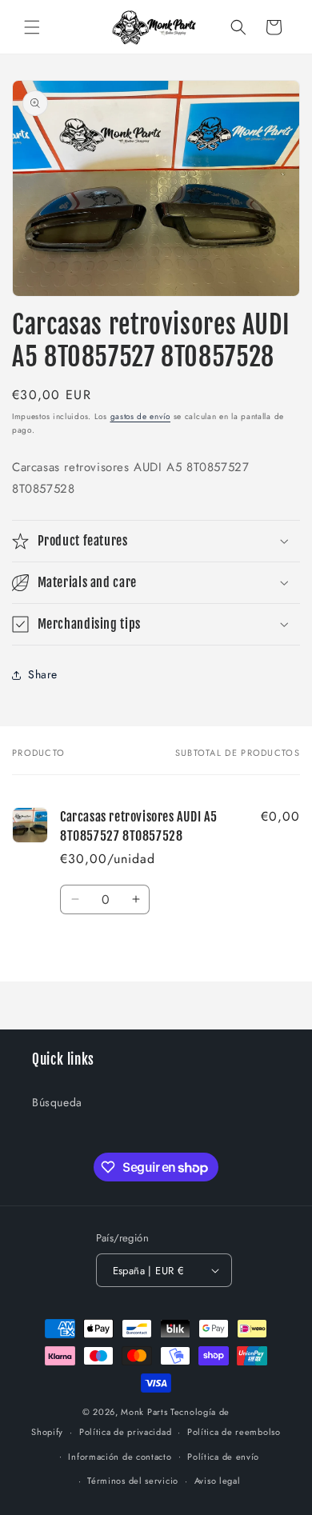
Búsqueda (57, 1102)
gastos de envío (140, 416)
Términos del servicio (132, 1480)
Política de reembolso (234, 1431)
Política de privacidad (125, 1431)
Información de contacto (119, 1456)
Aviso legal (217, 1480)
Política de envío (223, 1456)
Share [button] (43, 674)
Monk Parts (144, 1411)
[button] (32, 27)
